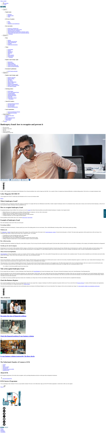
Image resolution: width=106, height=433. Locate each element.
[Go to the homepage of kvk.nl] (3, 7)
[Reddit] (4, 425)
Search (5, 121)
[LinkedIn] (4, 414)
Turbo (3, 254)
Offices (4, 364)
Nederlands (6, 3)
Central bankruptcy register (50, 232)
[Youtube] (4, 419)
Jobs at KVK (5, 368)
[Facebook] (4, 409)
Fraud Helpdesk (37, 271)
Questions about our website (8, 369)
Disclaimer (2, 430)
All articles (11, 34)
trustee (9, 232)
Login (5, 4)
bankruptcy (4, 232)
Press (4, 365)
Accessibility (2, 431)
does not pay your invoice (27, 217)
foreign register (27, 284)
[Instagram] (4, 411)
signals (29, 210)
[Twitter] (4, 417)
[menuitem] (54, 3)
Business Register (80, 282)
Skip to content (3, 1)
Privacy (1, 428)
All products (11, 98)
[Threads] (4, 422)
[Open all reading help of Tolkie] (29, 180)
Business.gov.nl (6, 370)
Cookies (2, 429)
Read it (1, 198)
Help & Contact (6, 366)
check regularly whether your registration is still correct (88, 286)
